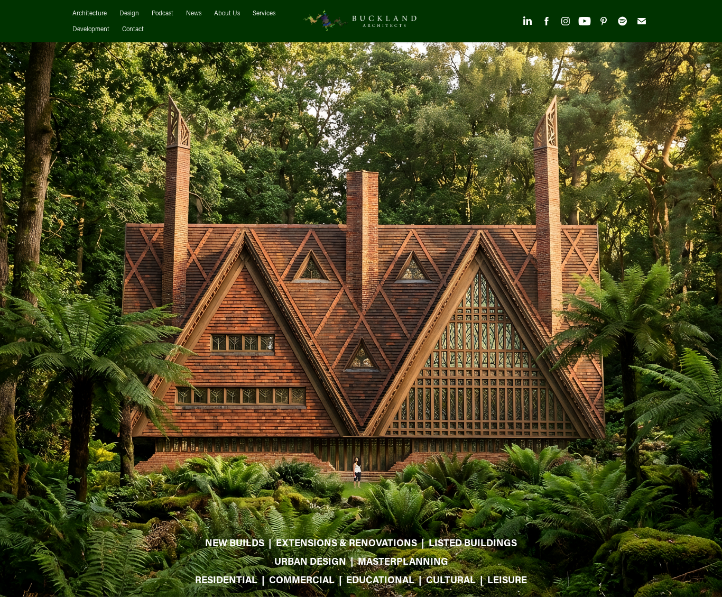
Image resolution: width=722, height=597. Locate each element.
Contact (133, 29)
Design (129, 13)
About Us (227, 13)
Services (264, 13)
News (193, 13)
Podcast (162, 13)
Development (90, 29)
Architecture (89, 13)
